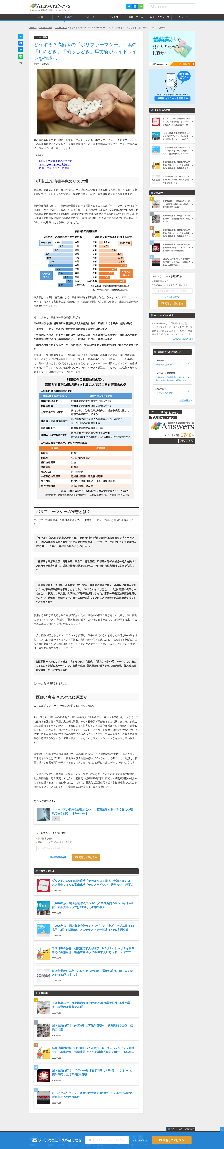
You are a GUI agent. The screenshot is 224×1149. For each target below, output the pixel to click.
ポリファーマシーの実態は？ (55, 164)
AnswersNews (45, 27)
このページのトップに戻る (182, 1129)
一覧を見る (185, 400)
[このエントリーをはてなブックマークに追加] (20, 49)
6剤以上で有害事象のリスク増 (55, 161)
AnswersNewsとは (182, 339)
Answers (33, 27)
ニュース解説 (61, 27)
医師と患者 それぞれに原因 (54, 168)
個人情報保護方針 (58, 857)
